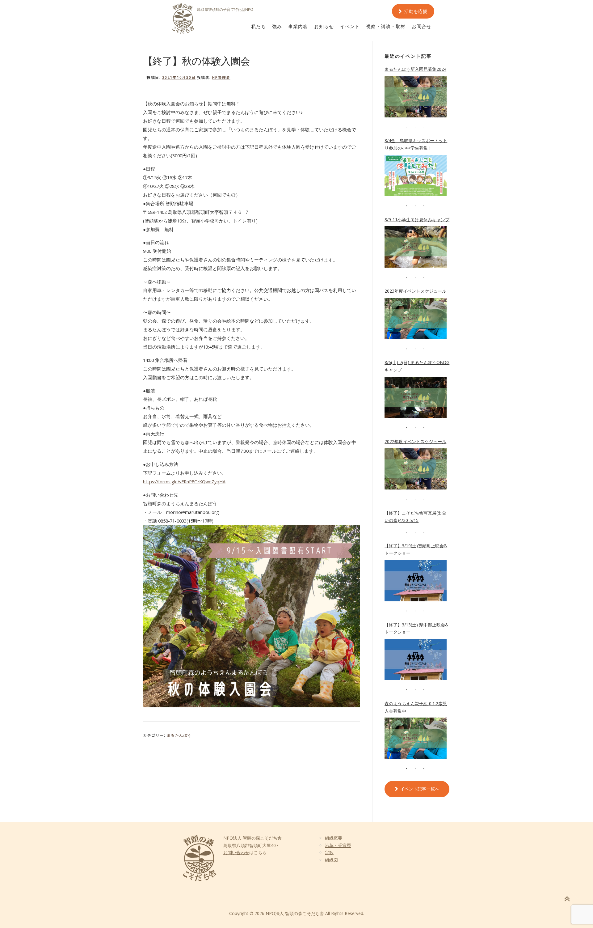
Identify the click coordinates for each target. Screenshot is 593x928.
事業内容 (298, 26)
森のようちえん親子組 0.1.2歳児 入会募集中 (416, 707)
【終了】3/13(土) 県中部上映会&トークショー (416, 628)
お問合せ (421, 26)
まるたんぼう (179, 735)
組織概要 (333, 838)
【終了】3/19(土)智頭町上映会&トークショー (416, 549)
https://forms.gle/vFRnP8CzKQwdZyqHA (184, 481)
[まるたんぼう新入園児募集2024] (416, 96)
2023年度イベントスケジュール (415, 291)
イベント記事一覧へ (419, 789)
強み (277, 26)
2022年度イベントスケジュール (415, 441)
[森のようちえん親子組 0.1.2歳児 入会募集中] (416, 738)
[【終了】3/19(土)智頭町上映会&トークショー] (416, 580)
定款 (329, 852)
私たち (258, 26)
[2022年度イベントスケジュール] (416, 468)
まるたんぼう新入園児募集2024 (415, 69)
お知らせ (324, 26)
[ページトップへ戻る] (567, 899)
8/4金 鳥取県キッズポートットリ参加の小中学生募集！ (416, 144)
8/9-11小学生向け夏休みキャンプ (417, 219)
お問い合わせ (236, 852)
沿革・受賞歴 (338, 845)
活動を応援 (415, 11)
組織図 (331, 860)
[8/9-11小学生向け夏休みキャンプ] (416, 247)
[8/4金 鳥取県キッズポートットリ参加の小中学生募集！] (416, 175)
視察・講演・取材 (386, 26)
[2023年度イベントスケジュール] (416, 318)
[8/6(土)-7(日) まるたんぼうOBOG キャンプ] (416, 397)
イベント (350, 26)
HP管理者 (221, 77)
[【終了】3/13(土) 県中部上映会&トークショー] (416, 659)
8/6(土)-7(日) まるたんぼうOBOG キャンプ (417, 366)
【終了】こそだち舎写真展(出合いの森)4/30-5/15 (415, 516)
